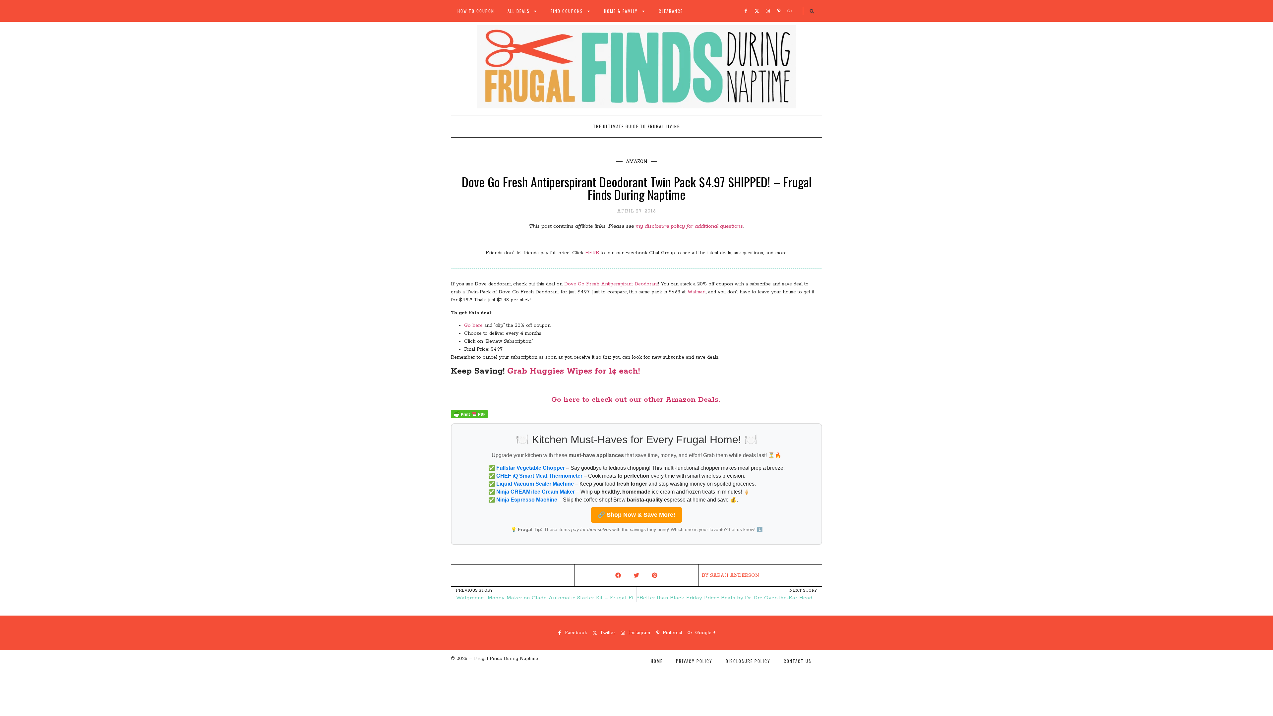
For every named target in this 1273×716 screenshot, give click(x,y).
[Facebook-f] (746, 11)
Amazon (636, 161)
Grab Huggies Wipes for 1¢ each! (573, 371)
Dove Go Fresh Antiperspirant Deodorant (611, 284)
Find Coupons (567, 11)
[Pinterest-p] (778, 11)
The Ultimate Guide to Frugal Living (636, 126)
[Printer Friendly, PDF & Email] (469, 417)
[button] (812, 11)
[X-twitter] (756, 11)
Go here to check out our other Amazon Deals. (636, 399)
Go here (473, 325)
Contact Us (798, 661)
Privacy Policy (694, 661)
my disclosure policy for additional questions (689, 226)
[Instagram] (767, 11)
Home (657, 661)
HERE (592, 253)
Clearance (671, 11)
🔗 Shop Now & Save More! (636, 514)
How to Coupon (475, 11)
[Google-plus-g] (789, 11)
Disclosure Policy (748, 661)
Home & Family (621, 11)
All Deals (519, 11)
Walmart (696, 292)
